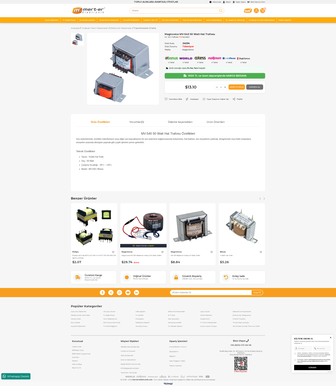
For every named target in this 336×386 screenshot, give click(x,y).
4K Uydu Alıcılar (109, 311)
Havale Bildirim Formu (178, 347)
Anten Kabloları (206, 315)
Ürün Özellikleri (100, 122)
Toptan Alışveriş (175, 366)
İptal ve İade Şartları (128, 360)
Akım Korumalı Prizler (111, 322)
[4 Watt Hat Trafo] (242, 226)
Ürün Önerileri (216, 122)
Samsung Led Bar (175, 322)
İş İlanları (75, 357)
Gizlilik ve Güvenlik (128, 351)
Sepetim (172, 356)
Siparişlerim (173, 351)
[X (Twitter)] (111, 292)
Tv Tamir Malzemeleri (208, 322)
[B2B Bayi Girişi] (248, 10)
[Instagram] (119, 292)
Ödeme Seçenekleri (180, 122)
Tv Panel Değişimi (110, 326)
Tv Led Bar (140, 315)
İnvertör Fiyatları (239, 319)
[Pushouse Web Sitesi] (330, 371)
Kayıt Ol (257, 292)
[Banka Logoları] (168, 376)
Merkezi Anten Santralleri (80, 315)
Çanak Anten (76, 319)
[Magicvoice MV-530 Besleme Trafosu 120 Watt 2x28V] (143, 226)
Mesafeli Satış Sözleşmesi (130, 347)
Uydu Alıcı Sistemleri (78, 311)
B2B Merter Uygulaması (81, 354)
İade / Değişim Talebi (177, 361)
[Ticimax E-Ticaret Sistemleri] (168, 384)
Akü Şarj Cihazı (141, 326)
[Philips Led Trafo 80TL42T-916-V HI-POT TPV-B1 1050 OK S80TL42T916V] (94, 226)
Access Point (205, 319)
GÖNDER (312, 367)
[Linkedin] (136, 292)
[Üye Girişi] (256, 10)
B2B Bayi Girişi (78, 350)
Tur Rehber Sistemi (175, 326)
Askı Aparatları (173, 319)
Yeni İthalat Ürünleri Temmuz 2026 (246, 326)
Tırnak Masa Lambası (241, 322)
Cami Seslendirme (110, 319)
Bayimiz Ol (76, 368)
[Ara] (221, 10)
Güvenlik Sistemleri (78, 326)
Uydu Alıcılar (205, 311)
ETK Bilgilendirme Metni (130, 368)
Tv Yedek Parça (109, 315)
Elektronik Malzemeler (176, 311)
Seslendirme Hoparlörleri (242, 311)
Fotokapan (140, 319)
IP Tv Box (171, 315)
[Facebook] (102, 292)
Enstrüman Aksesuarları (242, 315)
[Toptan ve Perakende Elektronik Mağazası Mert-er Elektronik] (88, 10)
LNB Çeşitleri (140, 311)
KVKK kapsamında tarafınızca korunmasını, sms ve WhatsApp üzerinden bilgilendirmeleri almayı (313, 360)
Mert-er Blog (77, 364)
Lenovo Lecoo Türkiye (208, 326)
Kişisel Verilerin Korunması (130, 364)
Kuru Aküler (75, 322)
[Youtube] (128, 292)
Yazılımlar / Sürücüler (129, 373)
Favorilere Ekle (113, 252)
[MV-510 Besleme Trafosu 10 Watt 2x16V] (192, 226)
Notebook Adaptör (143, 322)
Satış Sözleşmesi (127, 355)
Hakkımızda (76, 347)
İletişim (75, 361)
